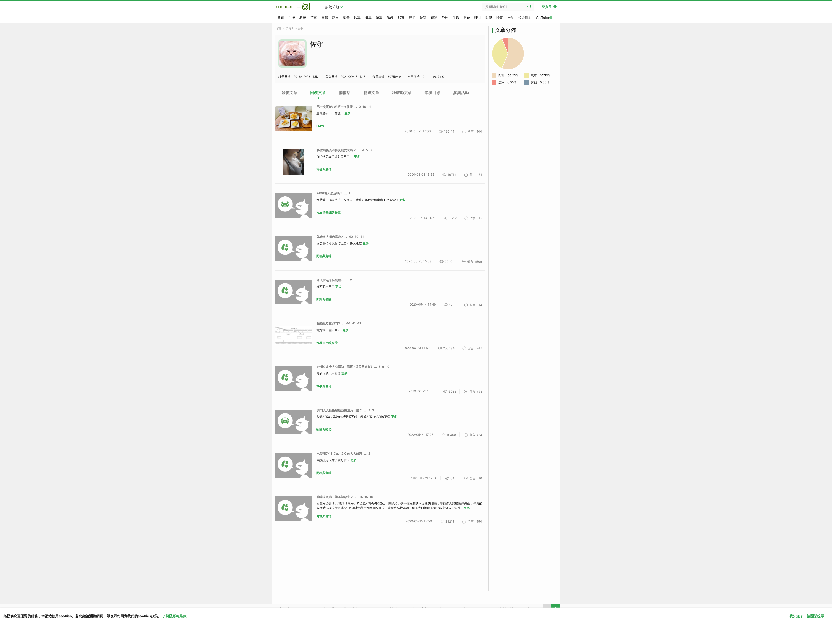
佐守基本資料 (295, 28)
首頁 (281, 18)
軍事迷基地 (324, 386)
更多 (347, 113)
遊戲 (390, 18)
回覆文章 (318, 92)
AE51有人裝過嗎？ (330, 193)
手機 (291, 18)
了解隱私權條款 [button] (174, 616)
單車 (379, 18)
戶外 (445, 18)
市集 (510, 18)
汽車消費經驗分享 (328, 212)
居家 (401, 18)
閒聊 (488, 18)
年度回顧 (432, 92)
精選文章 (371, 92)
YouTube (542, 18)
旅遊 (466, 18)
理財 (477, 18)
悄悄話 (345, 92)
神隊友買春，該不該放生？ (335, 497)
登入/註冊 (549, 7)
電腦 (324, 18)
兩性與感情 (324, 169)
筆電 (313, 18)
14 (361, 497)
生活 (456, 18)
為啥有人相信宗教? (330, 236)
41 (354, 323)
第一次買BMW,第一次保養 (335, 107)
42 (359, 323)
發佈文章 (289, 92)
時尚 (423, 18)
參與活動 (461, 92)
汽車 (357, 18)
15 (366, 497)
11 (369, 107)
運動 (434, 18)
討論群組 (332, 7)
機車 (368, 18)
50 (356, 236)
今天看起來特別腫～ (330, 280)
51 (362, 236)
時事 (499, 18)
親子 (412, 18)
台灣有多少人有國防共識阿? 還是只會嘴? (344, 366)
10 (364, 107)
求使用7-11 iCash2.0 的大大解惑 (339, 453)
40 (348, 323)
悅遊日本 (524, 18)
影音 (346, 18)
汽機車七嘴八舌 (327, 343)
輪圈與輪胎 (324, 429)
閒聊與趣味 (324, 256)
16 (371, 497)
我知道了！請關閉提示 (807, 616)
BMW (320, 126)
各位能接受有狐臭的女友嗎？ (336, 150)
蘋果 (335, 18)
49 (351, 236)
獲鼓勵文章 (402, 92)
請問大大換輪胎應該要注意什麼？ (339, 410)
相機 (302, 18)
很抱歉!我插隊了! (328, 323)
